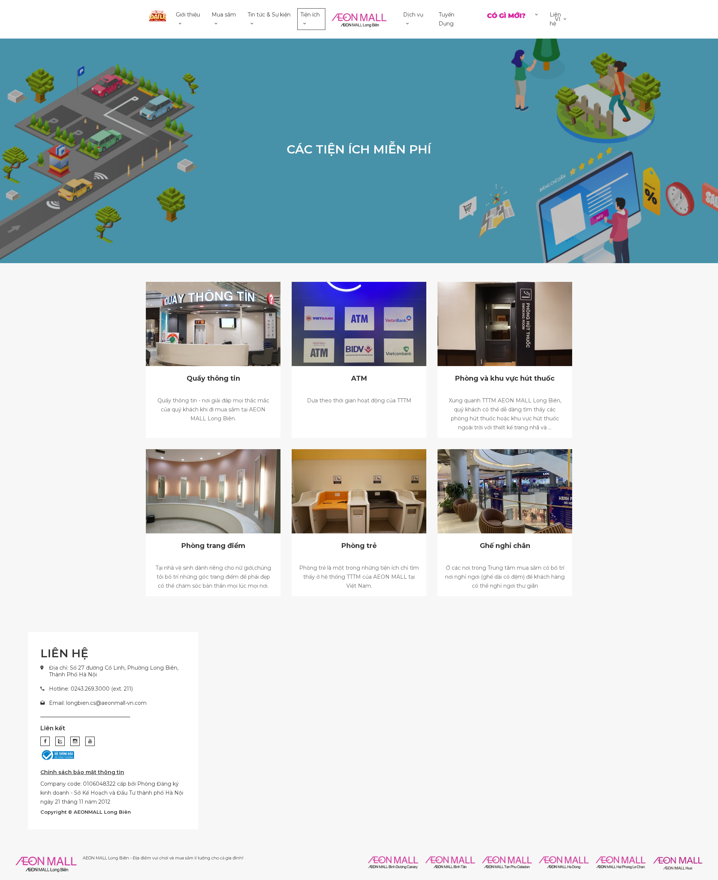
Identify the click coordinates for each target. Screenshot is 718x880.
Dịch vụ (413, 14)
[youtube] (90, 741)
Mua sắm (224, 14)
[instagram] (75, 741)
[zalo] (60, 741)
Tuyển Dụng (446, 19)
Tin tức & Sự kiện (269, 14)
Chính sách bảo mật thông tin (82, 772)
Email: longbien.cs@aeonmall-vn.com (98, 703)
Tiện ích (310, 14)
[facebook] (45, 741)
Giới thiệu (188, 14)
